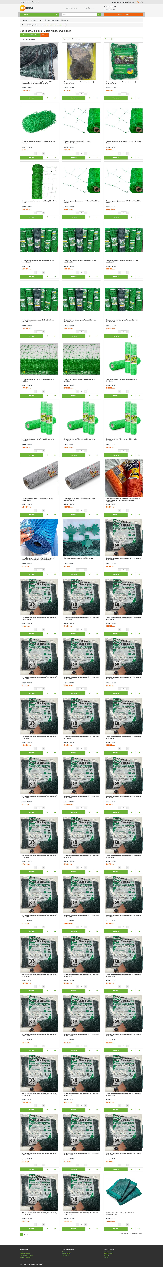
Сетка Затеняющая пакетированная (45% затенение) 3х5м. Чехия (123, 1154)
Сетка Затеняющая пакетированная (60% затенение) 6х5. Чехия (123, 916)
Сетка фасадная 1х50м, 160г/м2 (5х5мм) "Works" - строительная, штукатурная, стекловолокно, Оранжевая (123, 500)
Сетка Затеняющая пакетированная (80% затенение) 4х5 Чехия (123, 797)
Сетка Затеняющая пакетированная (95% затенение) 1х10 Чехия (81, 618)
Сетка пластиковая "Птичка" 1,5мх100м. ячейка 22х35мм (38, 380)
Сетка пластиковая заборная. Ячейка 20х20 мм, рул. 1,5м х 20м (38, 261)
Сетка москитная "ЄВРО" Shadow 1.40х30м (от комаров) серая (79, 499)
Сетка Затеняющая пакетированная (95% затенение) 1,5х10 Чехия (39, 618)
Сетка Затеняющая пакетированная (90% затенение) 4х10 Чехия (123, 618)
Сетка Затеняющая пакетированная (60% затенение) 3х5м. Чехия (39, 1035)
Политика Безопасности (26, 1255)
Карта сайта (65, 1255)
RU (138, 2)
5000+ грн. (44, 35)
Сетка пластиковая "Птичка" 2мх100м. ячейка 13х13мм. (121, 380)
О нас (40, 20)
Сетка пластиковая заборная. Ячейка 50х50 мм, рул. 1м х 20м (122, 261)
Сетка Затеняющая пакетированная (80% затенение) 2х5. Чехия (39, 916)
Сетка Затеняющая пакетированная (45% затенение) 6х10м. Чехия (39, 1094)
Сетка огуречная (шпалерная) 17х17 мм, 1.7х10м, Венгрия (38, 142)
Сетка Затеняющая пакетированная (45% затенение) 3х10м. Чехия (81, 1154)
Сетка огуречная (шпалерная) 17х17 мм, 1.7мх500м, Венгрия (123, 201)
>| (33, 1234)
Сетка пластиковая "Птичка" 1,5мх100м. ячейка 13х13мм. (38, 440)
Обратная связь (66, 1251)
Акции (33, 20)
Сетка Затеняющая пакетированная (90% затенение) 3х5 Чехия (123, 678)
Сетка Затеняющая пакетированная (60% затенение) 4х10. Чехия (39, 975)
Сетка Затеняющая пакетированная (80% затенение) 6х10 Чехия (123, 737)
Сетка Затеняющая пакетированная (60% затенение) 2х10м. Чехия (81, 1035)
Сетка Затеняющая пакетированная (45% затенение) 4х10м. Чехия (123, 1094)
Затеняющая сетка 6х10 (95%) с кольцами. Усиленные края (120, 1213)
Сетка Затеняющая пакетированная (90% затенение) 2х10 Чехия (39, 737)
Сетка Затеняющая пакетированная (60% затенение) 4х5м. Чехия (81, 975)
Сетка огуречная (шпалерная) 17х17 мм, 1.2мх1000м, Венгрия (77, 142)
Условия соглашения (25, 1257)
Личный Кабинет (108, 1251)
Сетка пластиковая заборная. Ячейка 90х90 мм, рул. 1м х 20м (80, 261)
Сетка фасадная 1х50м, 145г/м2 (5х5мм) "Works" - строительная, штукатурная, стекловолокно (39, 559)
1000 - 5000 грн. (34, 35)
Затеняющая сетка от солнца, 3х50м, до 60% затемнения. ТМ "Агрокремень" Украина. (37, 82)
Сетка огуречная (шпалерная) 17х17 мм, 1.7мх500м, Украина (81, 201)
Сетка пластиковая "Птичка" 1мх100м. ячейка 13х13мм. (79, 440)
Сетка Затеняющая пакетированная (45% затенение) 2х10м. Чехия (39, 1213)
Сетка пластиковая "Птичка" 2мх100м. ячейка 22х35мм (79, 380)
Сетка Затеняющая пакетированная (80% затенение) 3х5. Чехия (81, 856)
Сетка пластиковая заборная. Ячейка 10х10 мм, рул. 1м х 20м (122, 320)
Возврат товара (66, 1253)
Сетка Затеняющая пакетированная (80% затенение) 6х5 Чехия (39, 797)
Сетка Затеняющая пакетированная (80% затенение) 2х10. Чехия (123, 856)
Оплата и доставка (52, 20)
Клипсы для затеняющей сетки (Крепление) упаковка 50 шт (121, 82)
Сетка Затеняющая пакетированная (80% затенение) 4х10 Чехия (81, 797)
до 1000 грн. (24, 35)
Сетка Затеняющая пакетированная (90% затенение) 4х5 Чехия (39, 678)
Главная (25, 20)
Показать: (107, 39)
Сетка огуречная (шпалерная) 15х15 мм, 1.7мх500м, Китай (39, 201)
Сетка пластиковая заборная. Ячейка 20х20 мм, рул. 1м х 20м (38, 320)
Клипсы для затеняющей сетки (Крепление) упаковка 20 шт (79, 82)
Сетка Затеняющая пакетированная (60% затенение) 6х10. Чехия (81, 916)
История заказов (108, 1253)
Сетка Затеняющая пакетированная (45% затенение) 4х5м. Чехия (39, 1154)
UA (141, 2)
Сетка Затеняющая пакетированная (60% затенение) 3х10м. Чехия (123, 975)
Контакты (64, 20)
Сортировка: (66, 39)
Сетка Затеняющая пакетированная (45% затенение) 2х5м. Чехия (81, 1213)
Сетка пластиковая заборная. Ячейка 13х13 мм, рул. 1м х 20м (80, 320)
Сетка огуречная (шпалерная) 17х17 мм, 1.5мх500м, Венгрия (123, 142)
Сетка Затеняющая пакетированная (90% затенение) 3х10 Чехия (81, 678)
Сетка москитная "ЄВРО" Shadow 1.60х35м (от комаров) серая (37, 499)
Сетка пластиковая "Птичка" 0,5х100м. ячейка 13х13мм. (121, 440)
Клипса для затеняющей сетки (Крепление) (78, 558)
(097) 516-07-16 (90, 8)
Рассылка (106, 1257)
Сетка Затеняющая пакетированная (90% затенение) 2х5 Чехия (81, 737)
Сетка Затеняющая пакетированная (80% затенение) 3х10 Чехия (39, 856)
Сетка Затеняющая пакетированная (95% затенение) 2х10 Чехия (123, 559)
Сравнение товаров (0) (28, 39)
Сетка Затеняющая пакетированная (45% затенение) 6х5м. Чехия (81, 1094)
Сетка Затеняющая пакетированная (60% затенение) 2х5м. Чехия (123, 1035)
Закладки (106, 1255)
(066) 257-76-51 (72, 8)
